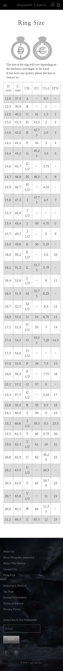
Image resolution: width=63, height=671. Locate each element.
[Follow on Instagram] (16, 652)
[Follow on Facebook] (5, 652)
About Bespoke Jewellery (18, 557)
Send (11, 639)
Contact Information (15, 597)
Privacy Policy (12, 609)
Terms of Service (13, 603)
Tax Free (8, 591)
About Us (9, 551)
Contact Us (10, 569)
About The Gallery (14, 563)
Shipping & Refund (14, 585)
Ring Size (9, 575)
